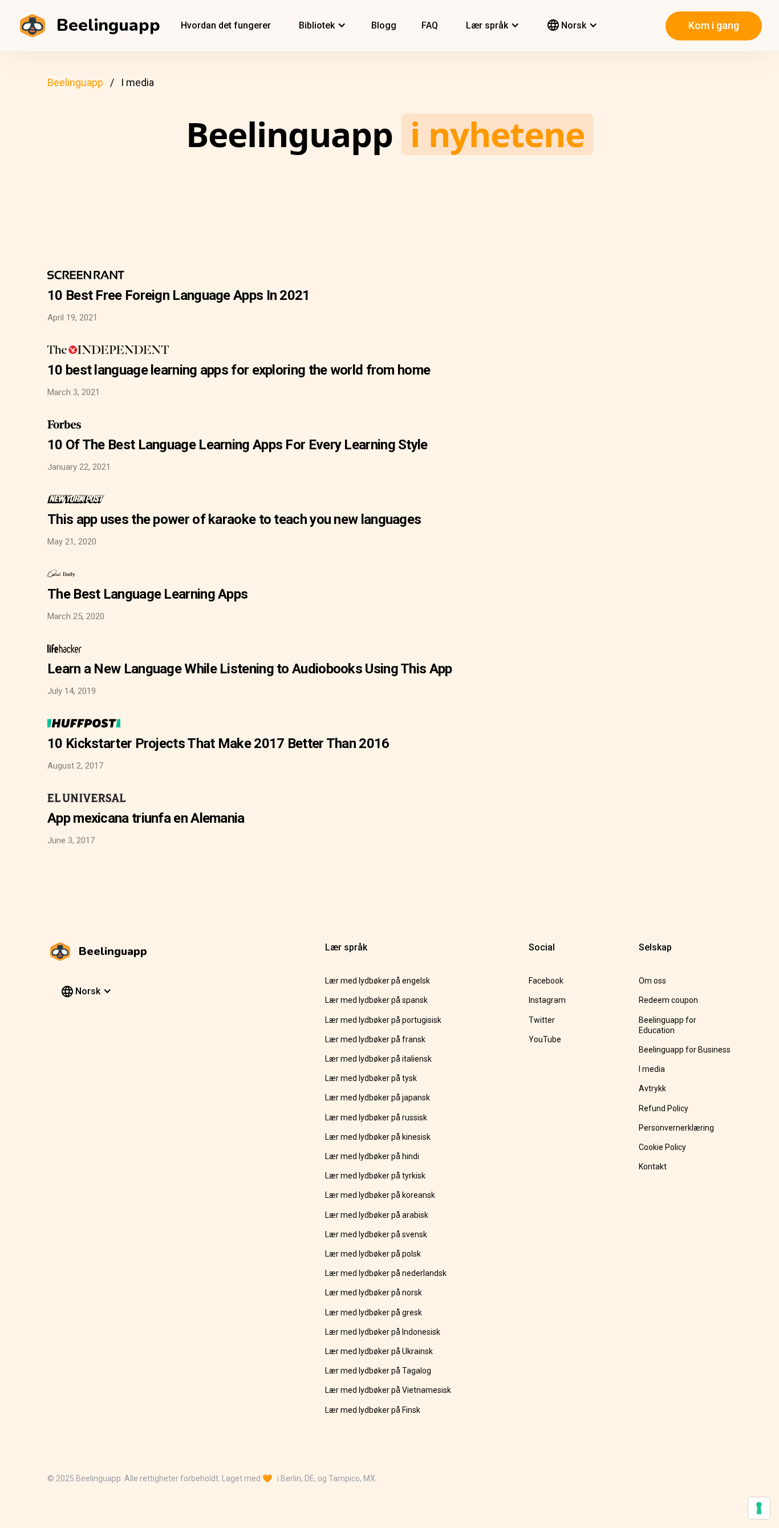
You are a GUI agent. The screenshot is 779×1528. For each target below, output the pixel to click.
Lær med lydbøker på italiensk (378, 1058)
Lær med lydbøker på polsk (373, 1253)
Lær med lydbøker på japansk (377, 1097)
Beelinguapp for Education (667, 1025)
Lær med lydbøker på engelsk (377, 980)
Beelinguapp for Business (685, 1049)
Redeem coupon (668, 1000)
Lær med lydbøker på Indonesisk (382, 1331)
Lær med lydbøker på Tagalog (378, 1370)
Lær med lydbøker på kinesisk (378, 1136)
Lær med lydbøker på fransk (375, 1039)
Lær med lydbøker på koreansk (380, 1195)
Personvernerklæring (676, 1127)
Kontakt (653, 1166)
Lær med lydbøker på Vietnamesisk (388, 1390)
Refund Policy (663, 1108)
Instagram (547, 1000)
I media (652, 1069)
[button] (321, 26)
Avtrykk (652, 1088)
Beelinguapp (75, 82)
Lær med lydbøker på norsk (373, 1292)
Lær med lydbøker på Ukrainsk (379, 1351)
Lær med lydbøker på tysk (371, 1078)
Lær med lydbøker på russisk (376, 1117)
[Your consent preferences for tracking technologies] (759, 1508)
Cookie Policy (662, 1147)
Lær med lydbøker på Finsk (372, 1410)
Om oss (652, 980)
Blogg (383, 25)
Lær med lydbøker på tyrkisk (375, 1175)
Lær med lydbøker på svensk (376, 1234)
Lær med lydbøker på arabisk (376, 1215)
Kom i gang (713, 25)
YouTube (545, 1039)
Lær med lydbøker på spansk (376, 1000)
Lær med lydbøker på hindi (372, 1156)
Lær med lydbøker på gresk (373, 1312)
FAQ (429, 25)
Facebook (546, 980)
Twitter (542, 1020)
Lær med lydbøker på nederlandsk (386, 1273)
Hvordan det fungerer (226, 25)
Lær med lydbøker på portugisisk (383, 1020)
